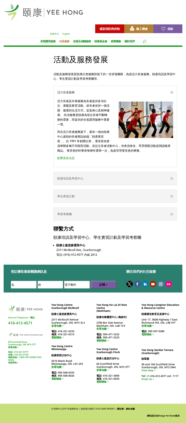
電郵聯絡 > (57, 337)
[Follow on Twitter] (129, 284)
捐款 (170, 29)
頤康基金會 (100, 40)
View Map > (148, 370)
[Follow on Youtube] (153, 284)
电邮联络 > (13, 362)
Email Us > (147, 379)
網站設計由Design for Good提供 (163, 415)
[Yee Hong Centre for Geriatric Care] (43, 12)
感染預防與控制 (110, 29)
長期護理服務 (48, 40)
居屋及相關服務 (82, 40)
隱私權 (120, 408)
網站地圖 (130, 408)
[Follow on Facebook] (137, 284)
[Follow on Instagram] (161, 284)
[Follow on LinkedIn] (145, 284)
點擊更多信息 (66, 158)
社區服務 (64, 40)
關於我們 (130, 40)
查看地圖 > (57, 325)
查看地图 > (13, 347)
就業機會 (116, 40)
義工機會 (142, 29)
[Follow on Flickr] (168, 284)
